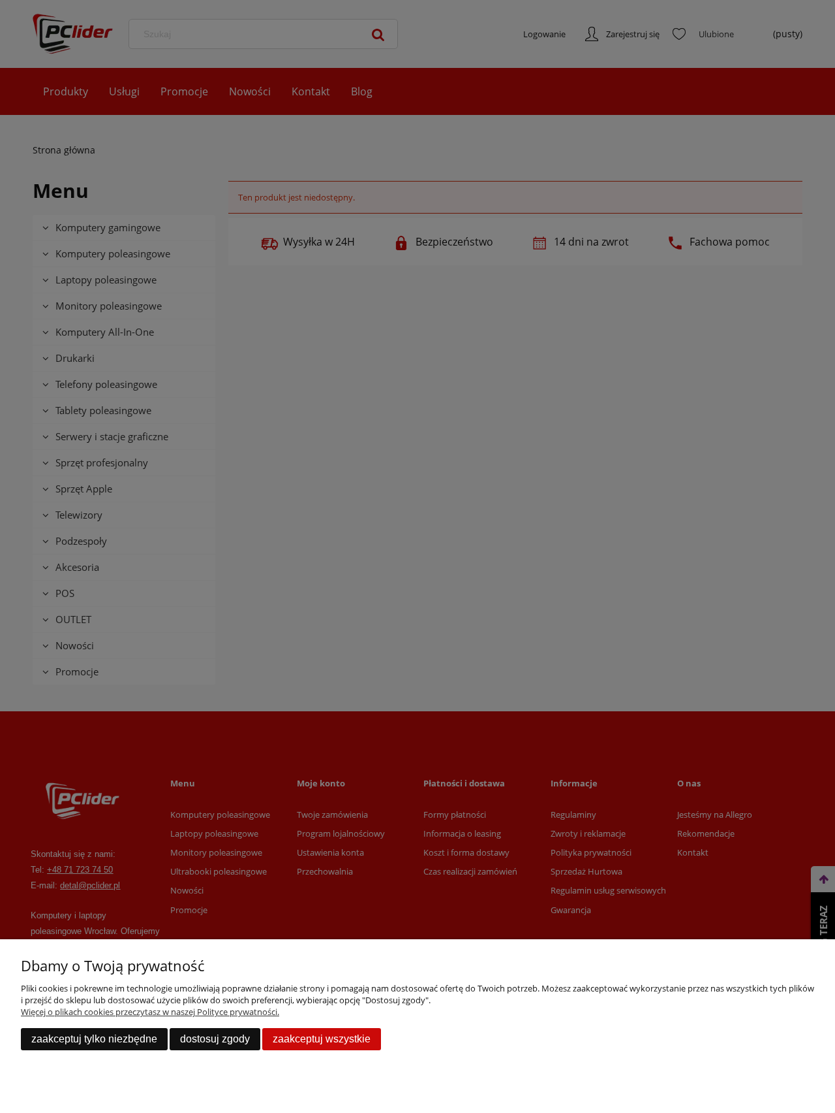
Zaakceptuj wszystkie (322, 1038)
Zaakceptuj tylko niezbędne (94, 1038)
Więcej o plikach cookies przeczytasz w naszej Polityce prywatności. (150, 1012)
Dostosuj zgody (215, 1038)
